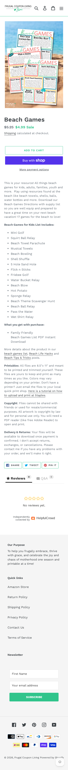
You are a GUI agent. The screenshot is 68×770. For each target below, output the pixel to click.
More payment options (34, 169)
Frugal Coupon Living (26, 757)
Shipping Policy (19, 607)
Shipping (10, 133)
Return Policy (17, 597)
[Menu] (61, 8)
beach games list (15, 353)
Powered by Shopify (52, 757)
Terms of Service (20, 637)
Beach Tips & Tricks (17, 357)
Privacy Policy (18, 617)
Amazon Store (18, 587)
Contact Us (16, 627)
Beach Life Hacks (41, 353)
